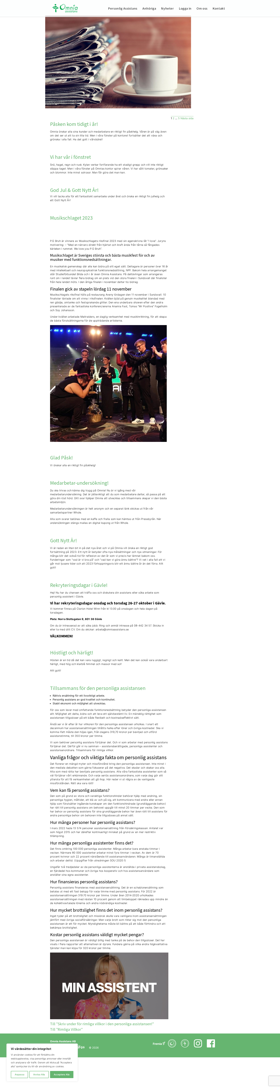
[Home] (65, 8)
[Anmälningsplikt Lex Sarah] (185, 1045)
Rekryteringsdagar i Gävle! (79, 585)
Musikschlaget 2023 (71, 218)
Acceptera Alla (62, 1074)
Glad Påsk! (61, 457)
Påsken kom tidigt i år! (74, 124)
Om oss (202, 8)
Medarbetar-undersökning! (79, 483)
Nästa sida (187, 118)
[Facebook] (159, 1045)
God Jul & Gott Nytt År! (74, 190)
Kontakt (219, 8)
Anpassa (19, 1074)
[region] (42, 1063)
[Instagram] (198, 1045)
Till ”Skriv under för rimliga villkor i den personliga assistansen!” (102, 1023)
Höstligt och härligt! (71, 652)
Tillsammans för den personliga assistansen (98, 688)
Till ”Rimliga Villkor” (66, 1029)
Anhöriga (149, 8)
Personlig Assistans (122, 8)
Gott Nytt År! (63, 540)
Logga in (185, 8)
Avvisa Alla (39, 1074)
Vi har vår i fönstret (70, 157)
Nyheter (167, 8)
